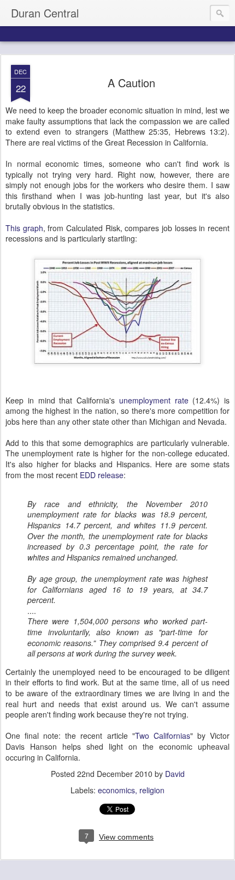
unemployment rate (154, 400)
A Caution (131, 83)
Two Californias (162, 735)
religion (151, 790)
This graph (24, 227)
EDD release (102, 474)
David (175, 773)
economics (116, 790)
